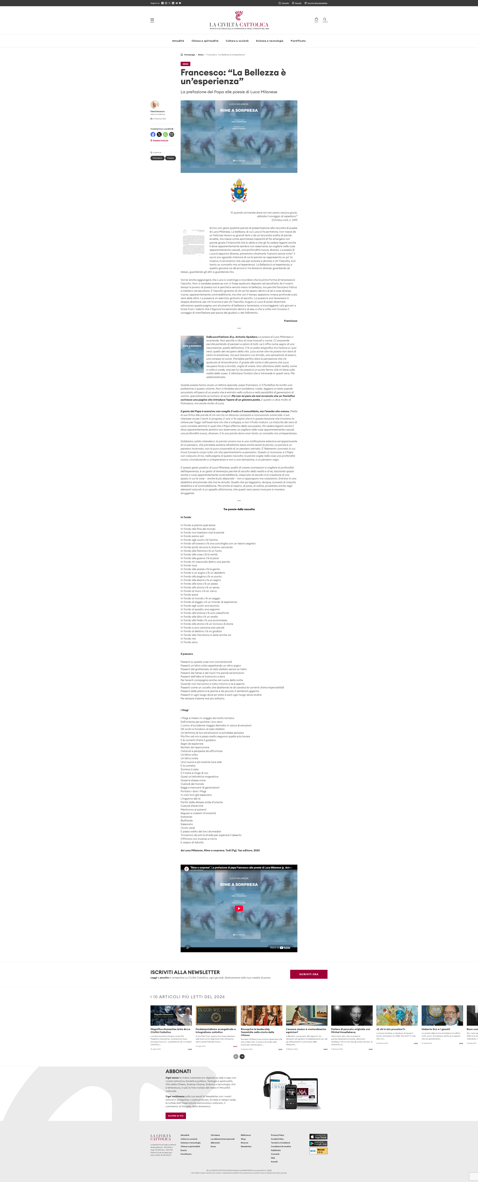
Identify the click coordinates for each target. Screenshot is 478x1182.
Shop (243, 1139)
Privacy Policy (277, 1135)
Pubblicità (276, 1150)
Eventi (184, 1150)
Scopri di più (176, 1116)
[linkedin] (173, 3)
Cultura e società (237, 40)
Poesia (170, 158)
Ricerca (244, 1143)
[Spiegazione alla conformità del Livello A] (318, 1151)
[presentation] (235, 1056)
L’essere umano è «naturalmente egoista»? (306, 1031)
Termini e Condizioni (280, 1143)
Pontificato (298, 40)
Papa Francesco (157, 111)
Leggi (190, 1049)
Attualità (178, 40)
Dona (213, 1146)
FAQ (273, 1158)
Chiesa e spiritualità (205, 40)
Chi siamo (215, 1135)
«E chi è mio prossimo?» (390, 1029)
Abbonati (215, 1143)
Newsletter (246, 1146)
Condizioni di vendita (281, 1146)
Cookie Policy (277, 1139)
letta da (170, 1031)
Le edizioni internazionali (222, 1139)
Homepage (189, 54)
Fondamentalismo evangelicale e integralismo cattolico (216, 1031)
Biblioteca (246, 1135)
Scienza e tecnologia (269, 40)
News (201, 54)
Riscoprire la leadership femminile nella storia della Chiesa (257, 1032)
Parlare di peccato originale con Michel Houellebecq (350, 1031)
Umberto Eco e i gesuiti (436, 1029)
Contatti (275, 1154)
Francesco (157, 158)
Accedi (274, 1161)
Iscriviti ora (308, 974)
